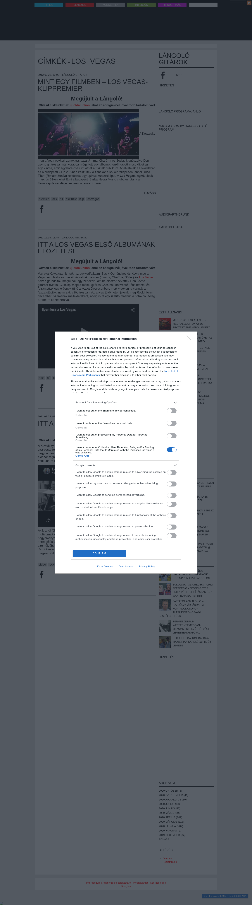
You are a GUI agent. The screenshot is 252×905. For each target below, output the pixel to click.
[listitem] (126, 402)
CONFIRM (99, 553)
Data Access (126, 566)
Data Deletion (105, 566)
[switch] (172, 410)
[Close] (189, 339)
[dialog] (126, 452)
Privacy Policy (147, 566)
